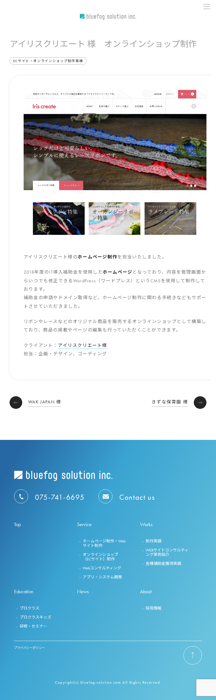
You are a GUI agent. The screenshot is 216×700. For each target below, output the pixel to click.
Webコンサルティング (102, 568)
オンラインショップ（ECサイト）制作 (100, 556)
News (83, 592)
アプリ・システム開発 (102, 577)
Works (146, 525)
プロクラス (29, 608)
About (146, 592)
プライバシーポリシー (29, 648)
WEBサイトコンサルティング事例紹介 (167, 552)
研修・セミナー (33, 626)
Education (23, 592)
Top (17, 525)
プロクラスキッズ (35, 617)
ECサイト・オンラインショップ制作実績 (48, 61)
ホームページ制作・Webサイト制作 (104, 543)
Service (84, 525)
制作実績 (153, 541)
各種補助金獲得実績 (163, 563)
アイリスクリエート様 (82, 345)
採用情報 (153, 608)
